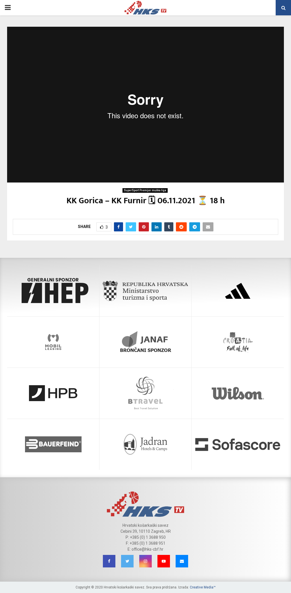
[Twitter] (127, 561)
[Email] (182, 561)
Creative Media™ (203, 587)
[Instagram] (145, 561)
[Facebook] (109, 561)
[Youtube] (163, 561)
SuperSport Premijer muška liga (145, 190)
